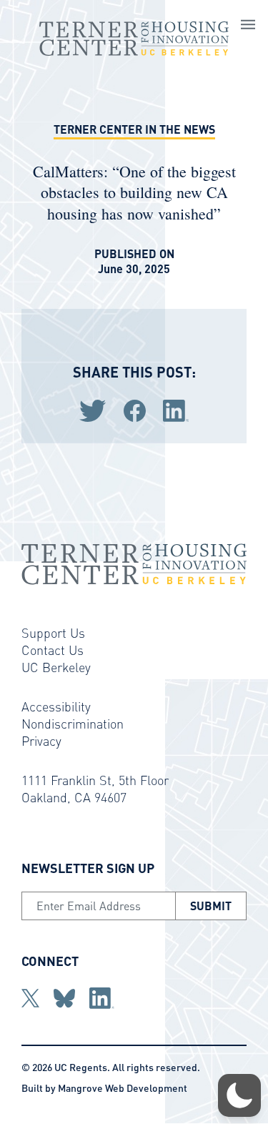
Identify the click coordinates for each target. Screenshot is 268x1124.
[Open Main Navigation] (248, 26)
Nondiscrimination (72, 723)
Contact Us (52, 649)
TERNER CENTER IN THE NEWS (134, 129)
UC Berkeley (56, 667)
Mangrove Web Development (122, 1087)
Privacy (41, 740)
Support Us (53, 632)
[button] (239, 1095)
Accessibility (56, 706)
